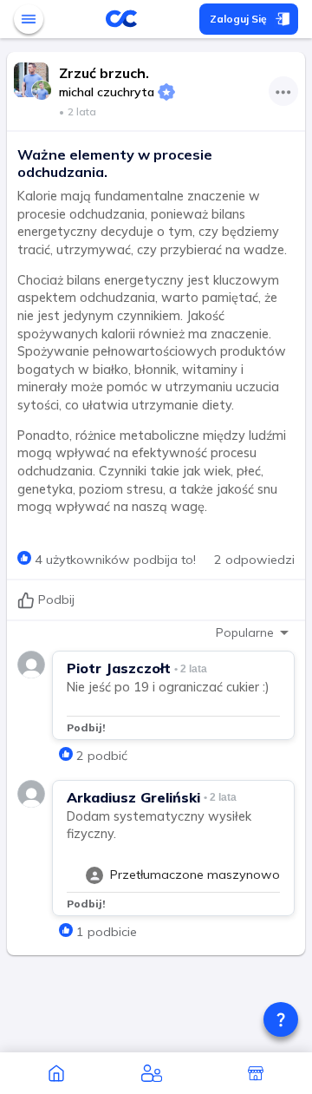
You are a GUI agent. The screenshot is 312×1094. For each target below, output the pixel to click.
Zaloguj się (238, 18)
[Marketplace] (255, 1073)
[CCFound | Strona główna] (56, 1073)
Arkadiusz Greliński (133, 797)
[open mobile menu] (28, 19)
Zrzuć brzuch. (104, 73)
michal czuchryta (106, 92)
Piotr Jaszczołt (119, 668)
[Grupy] (151, 1073)
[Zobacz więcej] (283, 91)
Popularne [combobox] (245, 632)
